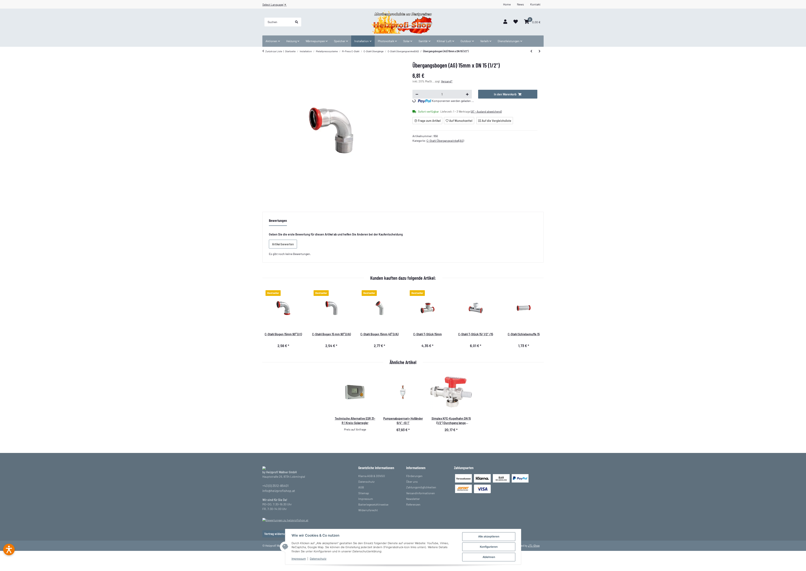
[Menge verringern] (416, 94)
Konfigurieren (489, 546)
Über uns (412, 481)
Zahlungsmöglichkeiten (421, 487)
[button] (505, 22)
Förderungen (414, 476)
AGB (361, 487)
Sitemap (363, 493)
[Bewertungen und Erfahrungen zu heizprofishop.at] (285, 520)
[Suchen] (296, 22)
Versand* (447, 81)
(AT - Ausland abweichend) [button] (486, 111)
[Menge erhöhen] (467, 94)
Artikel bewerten (283, 244)
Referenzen (413, 504)
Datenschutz (318, 558)
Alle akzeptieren (488, 536)
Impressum (299, 558)
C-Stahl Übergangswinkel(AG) (445, 140)
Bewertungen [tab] (278, 220)
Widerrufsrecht (368, 510)
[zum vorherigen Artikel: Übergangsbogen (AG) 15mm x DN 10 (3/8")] (531, 51)
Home (507, 4)
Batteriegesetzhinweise (373, 504)
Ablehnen (489, 557)
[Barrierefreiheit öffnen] (9, 549)
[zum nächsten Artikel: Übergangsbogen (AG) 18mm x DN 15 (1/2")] (539, 51)
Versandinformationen (420, 493)
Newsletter (413, 499)
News (520, 4)
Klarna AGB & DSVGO (371, 476)
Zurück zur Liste (273, 51)
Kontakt (535, 4)
